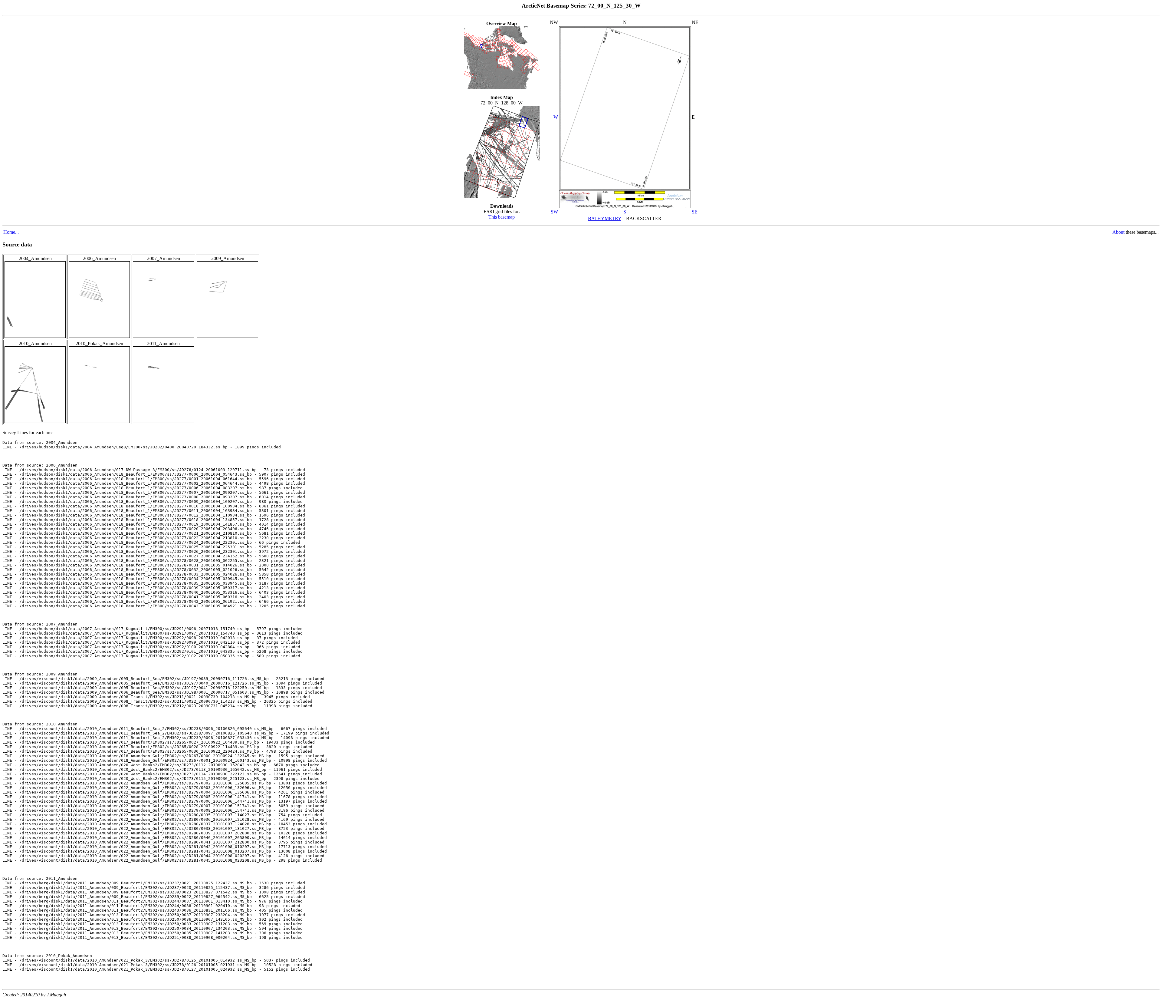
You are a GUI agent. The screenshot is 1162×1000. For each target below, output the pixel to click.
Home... (11, 232)
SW (554, 211)
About (1118, 232)
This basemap (501, 216)
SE (695, 211)
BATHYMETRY (604, 218)
